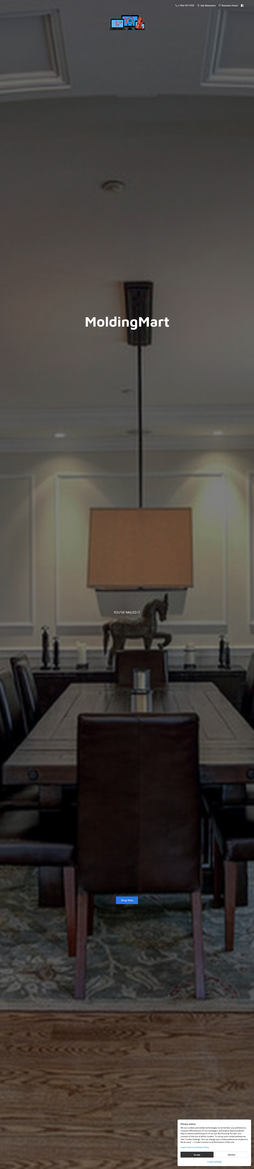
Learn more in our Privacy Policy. (195, 1147)
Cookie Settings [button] (214, 1161)
